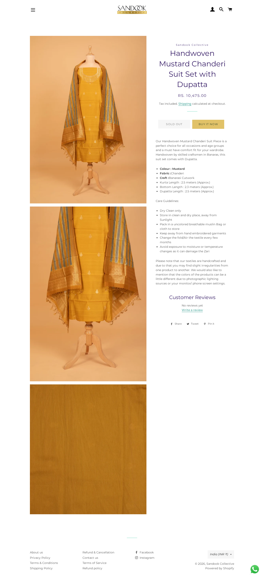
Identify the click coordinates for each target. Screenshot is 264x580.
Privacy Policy (40, 558)
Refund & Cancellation (98, 552)
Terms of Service (94, 563)
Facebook (146, 552)
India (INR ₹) (219, 554)
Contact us (90, 558)
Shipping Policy (41, 568)
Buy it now (208, 124)
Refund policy (92, 568)
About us (36, 552)
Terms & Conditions (44, 563)
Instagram (146, 558)
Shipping (184, 104)
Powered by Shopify (219, 568)
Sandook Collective (220, 564)
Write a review (192, 310)
